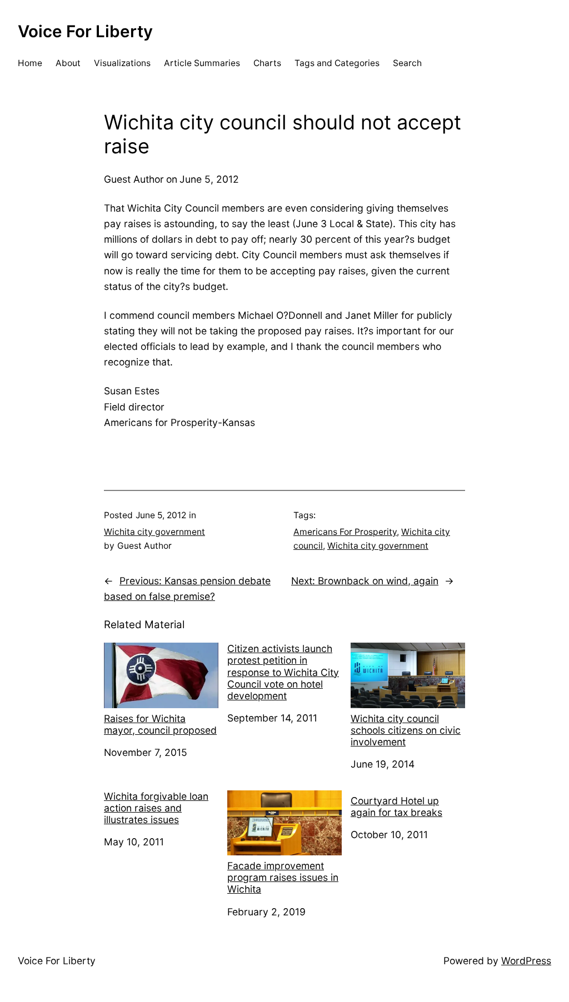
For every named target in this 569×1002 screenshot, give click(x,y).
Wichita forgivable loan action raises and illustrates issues (156, 807)
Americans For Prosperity (345, 532)
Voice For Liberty (85, 31)
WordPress (526, 960)
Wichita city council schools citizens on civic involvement (406, 730)
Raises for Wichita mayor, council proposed (160, 724)
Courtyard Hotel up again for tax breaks (396, 806)
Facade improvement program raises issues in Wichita (282, 877)
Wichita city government (154, 532)
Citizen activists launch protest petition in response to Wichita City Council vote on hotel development (283, 672)
